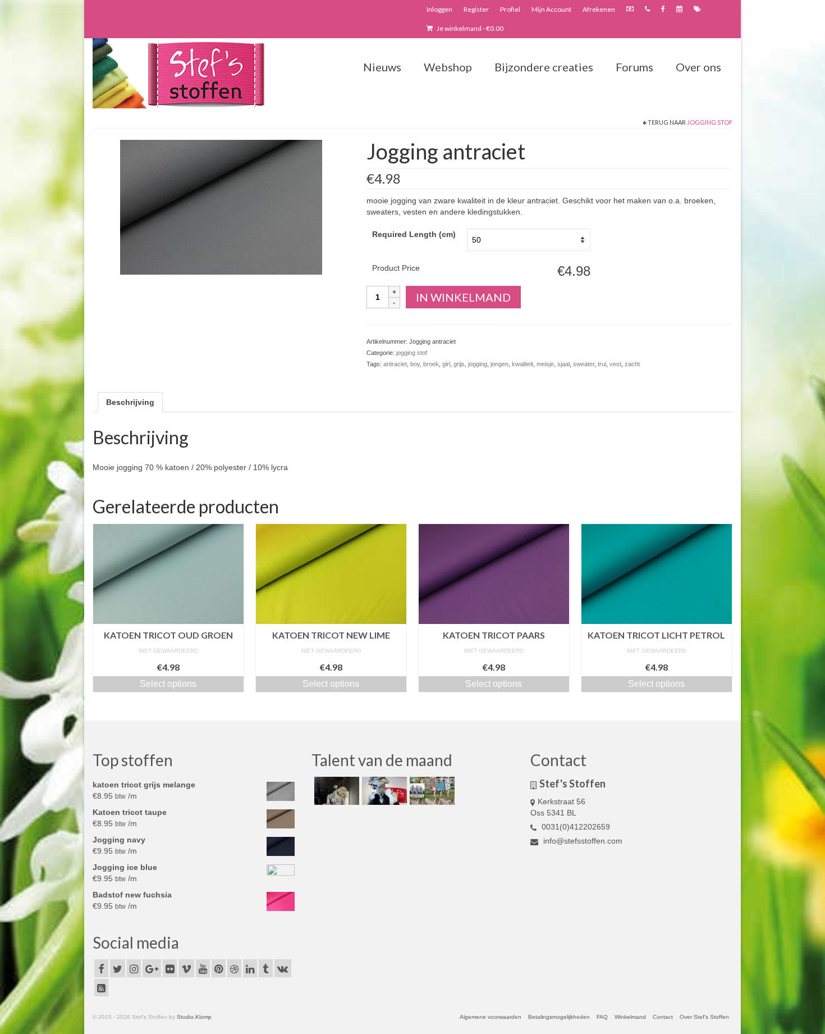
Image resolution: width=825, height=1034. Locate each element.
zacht (632, 364)
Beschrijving (130, 402)
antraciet (395, 364)
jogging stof (709, 122)
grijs (459, 364)
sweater (583, 364)
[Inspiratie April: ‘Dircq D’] (335, 791)
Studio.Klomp (194, 1017)
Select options (168, 684)
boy (415, 364)
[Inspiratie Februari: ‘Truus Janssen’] (431, 791)
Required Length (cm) (414, 234)
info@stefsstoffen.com (581, 840)
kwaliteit (522, 364)
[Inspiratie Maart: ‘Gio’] (383, 791)
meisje (545, 364)
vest (615, 364)
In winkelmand (463, 297)
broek (431, 364)
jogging (477, 364)
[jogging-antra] (221, 206)
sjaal (563, 364)
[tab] (130, 402)
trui (602, 364)
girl (446, 364)
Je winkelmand (469, 28)
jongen (499, 364)
